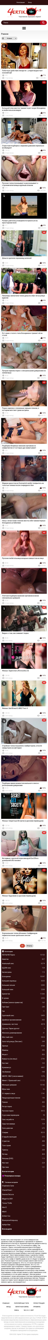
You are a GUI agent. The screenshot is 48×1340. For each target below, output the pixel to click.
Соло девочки (23, 1128)
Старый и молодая (23, 1137)
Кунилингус (23, 1067)
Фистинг (23, 1163)
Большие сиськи (23, 985)
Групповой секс (23, 1015)
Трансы (23, 1150)
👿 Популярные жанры (23, 1176)
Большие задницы (23, 981)
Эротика (23, 1167)
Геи (23, 1011)
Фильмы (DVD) (23, 1158)
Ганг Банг (23, 1007)
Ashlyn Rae (23, 1225)
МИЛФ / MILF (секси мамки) (23, 1076)
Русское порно (23, 1111)
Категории (9, 951)
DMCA (16, 1310)
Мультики (23, 1089)
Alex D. (23, 1207)
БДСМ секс (23, 968)
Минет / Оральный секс (23, 1080)
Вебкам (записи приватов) (23, 1002)
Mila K (23, 1212)
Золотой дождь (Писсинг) (23, 1041)
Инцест (23, 1054)
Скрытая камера (23, 1124)
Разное (23, 1102)
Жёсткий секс (23, 1037)
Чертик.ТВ (20, 1334)
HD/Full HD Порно (23, 955)
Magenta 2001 (23, 1199)
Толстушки (23, 1145)
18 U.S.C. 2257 (29, 1310)
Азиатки (23, 959)
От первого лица (23, 1093)
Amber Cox (23, 1216)
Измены (23, 1050)
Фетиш (23, 1154)
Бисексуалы (23, 972)
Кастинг (23, 1063)
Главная (5, 1303)
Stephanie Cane (23, 1186)
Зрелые (23, 1046)
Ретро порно (23, 1106)
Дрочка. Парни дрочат (23, 1028)
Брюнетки (23, 994)
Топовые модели (11, 1182)
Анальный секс (23, 963)
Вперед (29, 946)
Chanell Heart (23, 1190)
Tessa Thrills (23, 1203)
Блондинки (23, 976)
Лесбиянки (23, 1072)
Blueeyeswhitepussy (23, 1220)
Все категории (23, 1171)
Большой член (23, 989)
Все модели (23, 1229)
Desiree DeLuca (23, 1194)
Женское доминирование (23, 1033)
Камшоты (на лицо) (23, 1059)
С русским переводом (23, 1115)
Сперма (23, 1132)
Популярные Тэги (21, 1303)
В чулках (23, 998)
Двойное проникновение (23, 1020)
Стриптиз (23, 1141)
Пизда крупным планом (23, 1098)
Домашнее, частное (23, 1024)
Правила (36, 1307)
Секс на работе (23, 1119)
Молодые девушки (23, 1085)
